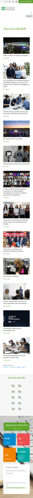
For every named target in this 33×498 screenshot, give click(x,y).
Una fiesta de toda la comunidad (12, 139)
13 (13, 367)
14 (15, 367)
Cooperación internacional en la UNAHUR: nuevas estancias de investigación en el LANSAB (15, 222)
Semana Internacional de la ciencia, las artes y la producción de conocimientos (15, 302)
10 (9, 367)
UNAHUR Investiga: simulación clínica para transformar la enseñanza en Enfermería (15, 113)
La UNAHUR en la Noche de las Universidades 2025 (12, 329)
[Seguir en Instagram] (9, 1)
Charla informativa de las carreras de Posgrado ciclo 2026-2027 (14, 356)
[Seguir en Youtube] (16, 1)
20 (17, 367)
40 (19, 367)
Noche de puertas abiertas (11, 276)
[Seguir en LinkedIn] (13, 1)
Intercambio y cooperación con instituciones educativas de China (13, 250)
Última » (24, 367)
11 (11, 367)
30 (18, 367)
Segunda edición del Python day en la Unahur (16, 164)
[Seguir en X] (6, 1)
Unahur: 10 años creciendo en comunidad (15, 55)
